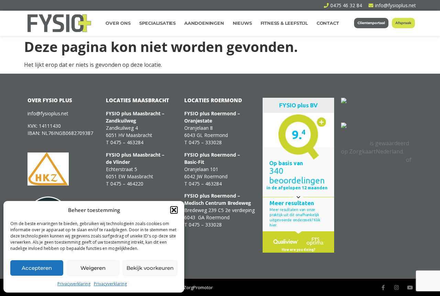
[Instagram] (396, 287)
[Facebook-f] (383, 287)
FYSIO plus (354, 143)
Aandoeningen (204, 23)
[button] (173, 210)
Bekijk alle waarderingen (373, 159)
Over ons (118, 23)
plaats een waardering (370, 168)
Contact (328, 23)
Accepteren (37, 268)
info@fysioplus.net (48, 113)
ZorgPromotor (198, 287)
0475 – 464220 (126, 183)
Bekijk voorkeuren (150, 268)
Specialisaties (157, 23)
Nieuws (242, 23)
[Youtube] (409, 287)
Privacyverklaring (73, 284)
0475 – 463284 (126, 142)
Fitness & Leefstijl (284, 23)
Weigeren (93, 268)
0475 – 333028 (205, 142)
